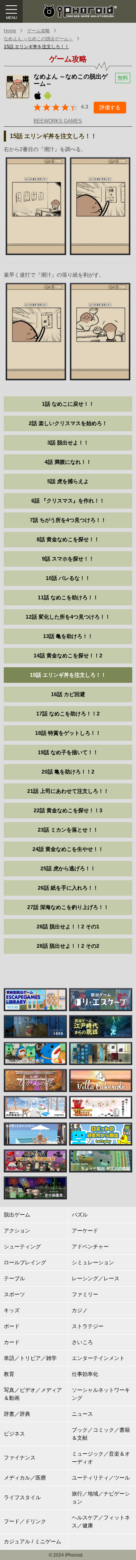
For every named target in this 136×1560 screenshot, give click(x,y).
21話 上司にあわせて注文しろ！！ (68, 791)
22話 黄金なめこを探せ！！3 (68, 810)
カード (12, 1342)
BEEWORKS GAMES (58, 121)
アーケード (85, 1231)
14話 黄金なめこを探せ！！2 (68, 655)
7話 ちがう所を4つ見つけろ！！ (68, 520)
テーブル (14, 1278)
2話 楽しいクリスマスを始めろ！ (68, 423)
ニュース (82, 1414)
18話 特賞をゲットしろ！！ (68, 733)
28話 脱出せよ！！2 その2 (68, 946)
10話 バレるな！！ (68, 578)
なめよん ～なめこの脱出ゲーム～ (38, 38)
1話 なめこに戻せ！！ (68, 404)
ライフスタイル (22, 1497)
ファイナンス (20, 1457)
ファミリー (85, 1294)
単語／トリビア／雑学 (30, 1358)
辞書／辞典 (17, 1414)
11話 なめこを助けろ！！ (68, 597)
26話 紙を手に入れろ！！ (68, 888)
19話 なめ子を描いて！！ (68, 752)
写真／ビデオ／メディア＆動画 (33, 1394)
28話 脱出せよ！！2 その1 (68, 926)
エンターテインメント (98, 1358)
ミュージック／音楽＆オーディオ (101, 1458)
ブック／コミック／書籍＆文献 (101, 1434)
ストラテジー (88, 1326)
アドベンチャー (90, 1246)
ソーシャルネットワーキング (101, 1394)
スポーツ (14, 1294)
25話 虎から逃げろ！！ (68, 868)
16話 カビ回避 (68, 694)
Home (10, 30)
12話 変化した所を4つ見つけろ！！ (68, 617)
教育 (9, 1374)
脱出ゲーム (17, 1215)
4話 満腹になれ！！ (68, 462)
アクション (17, 1231)
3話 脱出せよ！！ (68, 443)
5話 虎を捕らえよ (68, 481)
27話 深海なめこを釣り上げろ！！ (68, 907)
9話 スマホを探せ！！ (68, 559)
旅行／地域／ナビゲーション (101, 1498)
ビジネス (14, 1434)
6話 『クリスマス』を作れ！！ (68, 501)
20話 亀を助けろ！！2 (68, 772)
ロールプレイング (25, 1262)
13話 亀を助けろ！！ (68, 636)
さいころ (82, 1342)
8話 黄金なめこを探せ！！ (68, 539)
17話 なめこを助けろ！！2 (68, 714)
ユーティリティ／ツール (101, 1478)
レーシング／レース (95, 1278)
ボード (12, 1326)
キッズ (12, 1310)
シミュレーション (93, 1262)
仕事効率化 (85, 1374)
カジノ (80, 1310)
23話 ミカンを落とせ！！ (68, 830)
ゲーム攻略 (38, 30)
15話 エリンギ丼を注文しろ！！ (36, 46)
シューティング (22, 1246)
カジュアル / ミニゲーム (32, 1541)
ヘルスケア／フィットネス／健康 (101, 1521)
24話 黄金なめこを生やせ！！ (68, 849)
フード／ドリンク (25, 1521)
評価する (110, 107)
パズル (80, 1215)
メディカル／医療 (25, 1478)
